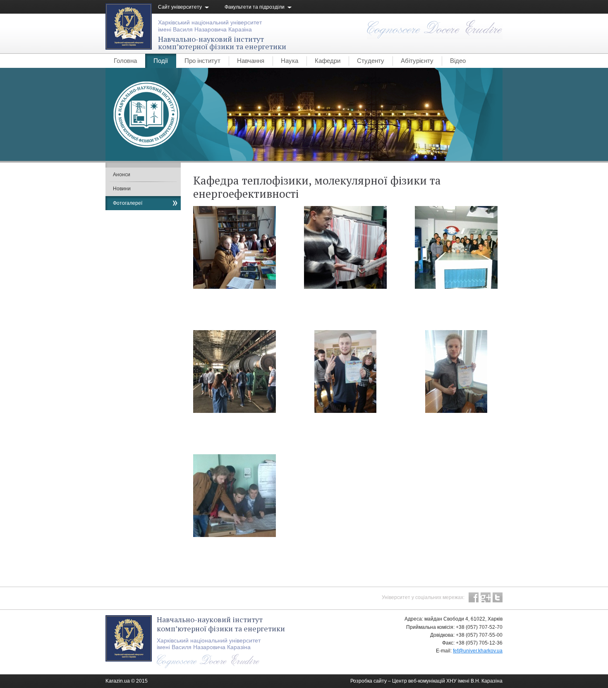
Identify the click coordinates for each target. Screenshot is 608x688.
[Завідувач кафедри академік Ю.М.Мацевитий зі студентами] (248, 287)
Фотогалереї (127, 203)
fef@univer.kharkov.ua (478, 651)
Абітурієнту (417, 60)
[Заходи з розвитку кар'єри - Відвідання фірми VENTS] (470, 287)
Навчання (250, 60)
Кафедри (327, 60)
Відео (458, 60)
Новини (122, 189)
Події (160, 60)
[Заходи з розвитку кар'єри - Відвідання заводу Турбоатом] (248, 411)
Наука (289, 60)
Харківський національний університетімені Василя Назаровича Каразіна (210, 26)
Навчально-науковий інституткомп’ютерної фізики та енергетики (222, 42)
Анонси (121, 174)
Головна (125, 60)
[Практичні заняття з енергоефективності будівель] (259, 535)
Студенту (370, 60)
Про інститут (202, 60)
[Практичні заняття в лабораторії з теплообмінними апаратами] (370, 287)
